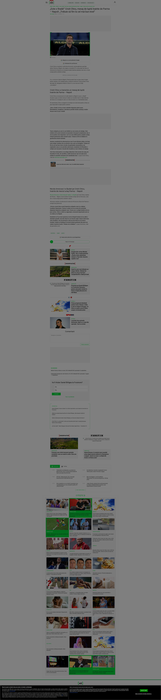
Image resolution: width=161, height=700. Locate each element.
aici (62, 694)
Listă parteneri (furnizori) (74, 692)
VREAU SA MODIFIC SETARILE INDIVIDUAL (143, 693)
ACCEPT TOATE (144, 690)
